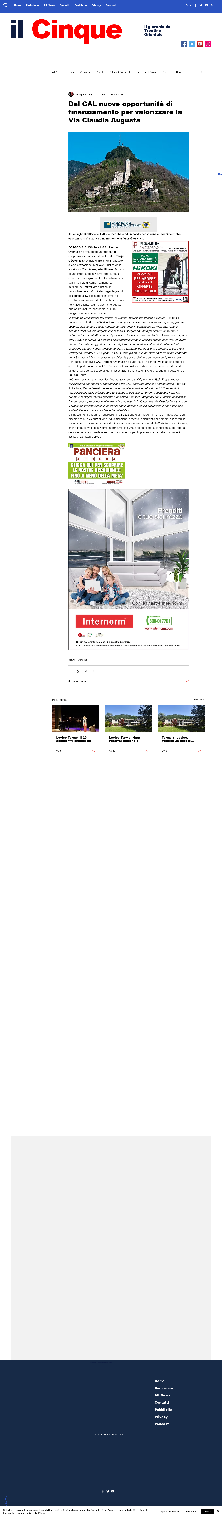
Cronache (85, 72)
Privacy (161, 1417)
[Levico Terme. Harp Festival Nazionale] (128, 718)
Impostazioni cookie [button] (170, 1511)
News (71, 72)
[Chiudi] (218, 1511)
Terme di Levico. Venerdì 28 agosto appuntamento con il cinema (178, 739)
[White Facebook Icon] (103, 1491)
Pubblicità (163, 1409)
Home (160, 1381)
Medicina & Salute (147, 72)
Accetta (207, 1511)
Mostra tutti (199, 699)
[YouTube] (200, 44)
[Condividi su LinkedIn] (85, 671)
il (65, 29)
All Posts (56, 72)
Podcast (162, 1424)
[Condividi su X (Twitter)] (77, 671)
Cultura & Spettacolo (120, 72)
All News (162, 1395)
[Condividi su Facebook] (70, 671)
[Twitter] (192, 44)
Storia (166, 72)
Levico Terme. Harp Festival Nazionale (124, 739)
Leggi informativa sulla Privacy (30, 1513)
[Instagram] (208, 44)
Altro (178, 72)
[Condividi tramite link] (93, 671)
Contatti (162, 1402)
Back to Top (6, 1503)
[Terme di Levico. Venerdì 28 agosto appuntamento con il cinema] (181, 718)
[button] (200, 72)
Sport (100, 72)
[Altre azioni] (187, 94)
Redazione (164, 1388)
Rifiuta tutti (190, 1511)
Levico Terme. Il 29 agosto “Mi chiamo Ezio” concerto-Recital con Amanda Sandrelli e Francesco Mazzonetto (75, 739)
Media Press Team (113, 1434)
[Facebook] (184, 44)
